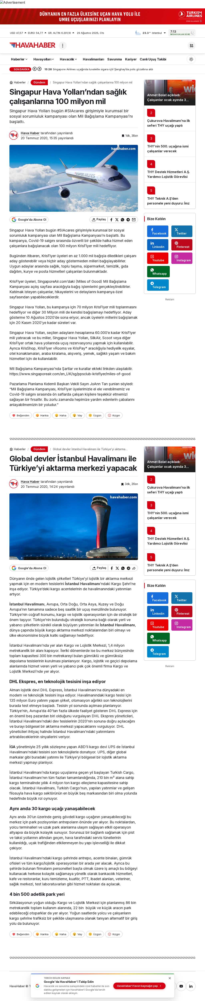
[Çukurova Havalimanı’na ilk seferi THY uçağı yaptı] (169, 118)
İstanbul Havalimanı (82, 584)
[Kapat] (200, 13)
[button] (192, 46)
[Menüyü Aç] (63, 46)
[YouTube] (181, 986)
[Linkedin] (191, 986)
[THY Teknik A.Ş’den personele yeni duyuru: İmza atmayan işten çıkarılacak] (169, 195)
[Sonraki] (39, 69)
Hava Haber (30, 133)
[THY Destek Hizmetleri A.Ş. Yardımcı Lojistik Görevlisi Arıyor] (169, 169)
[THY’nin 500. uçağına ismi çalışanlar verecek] (169, 144)
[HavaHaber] (32, 45)
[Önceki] (34, 69)
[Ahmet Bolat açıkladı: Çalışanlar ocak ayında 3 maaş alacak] (169, 92)
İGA (12, 747)
